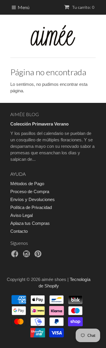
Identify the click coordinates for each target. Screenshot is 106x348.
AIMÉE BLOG (24, 114)
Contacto (19, 231)
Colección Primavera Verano (39, 123)
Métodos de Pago (27, 183)
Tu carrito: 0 (82, 7)
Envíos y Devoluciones (32, 199)
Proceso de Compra (29, 191)
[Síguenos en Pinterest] (38, 255)
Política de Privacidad (31, 207)
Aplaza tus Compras (30, 223)
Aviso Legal (21, 215)
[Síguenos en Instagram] (27, 255)
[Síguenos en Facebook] (15, 255)
